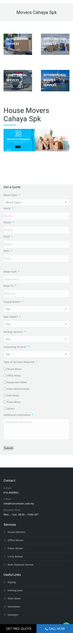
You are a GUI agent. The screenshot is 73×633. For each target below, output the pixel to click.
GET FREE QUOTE (19, 628)
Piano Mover (15, 548)
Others (11, 408)
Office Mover (15, 540)
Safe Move (13, 395)
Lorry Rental (15, 556)
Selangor (13, 614)
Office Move (14, 375)
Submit (8, 448)
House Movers (16, 532)
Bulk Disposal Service (20, 564)
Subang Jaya (15, 590)
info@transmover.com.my (19, 503)
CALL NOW (57, 628)
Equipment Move (17, 382)
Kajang (12, 582)
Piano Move (13, 402)
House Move (14, 369)
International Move (18, 388)
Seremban (14, 606)
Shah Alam (14, 598)
